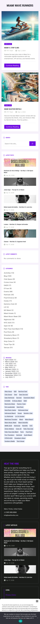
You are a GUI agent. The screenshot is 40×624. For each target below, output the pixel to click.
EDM (25, 401)
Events (6, 292)
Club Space (8, 279)
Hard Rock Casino (10, 410)
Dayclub (19, 397)
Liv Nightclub (9, 416)
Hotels (6, 301)
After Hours (8, 391)
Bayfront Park (22, 391)
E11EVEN (7, 401)
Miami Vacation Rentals (12, 109)
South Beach (28, 435)
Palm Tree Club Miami (12, 329)
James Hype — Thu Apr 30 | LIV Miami (14, 190)
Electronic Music (10, 404)
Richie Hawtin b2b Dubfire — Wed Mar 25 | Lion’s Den (18, 207)
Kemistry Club (9, 304)
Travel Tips (8, 105)
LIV (5, 307)
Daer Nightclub (9, 397)
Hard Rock (20, 407)
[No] (38, 618)
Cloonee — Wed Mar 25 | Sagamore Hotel (15, 241)
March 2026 (9, 362)
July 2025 (9, 364)
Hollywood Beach (10, 413)
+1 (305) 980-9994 (10, 512)
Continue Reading (13, 65)
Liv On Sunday (19, 416)
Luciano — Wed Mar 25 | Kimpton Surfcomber (16, 224)
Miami (21, 419)
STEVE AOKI (8, 438)
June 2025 (9, 365)
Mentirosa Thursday (11, 419)
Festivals (7, 295)
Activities (7, 273)
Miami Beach (29, 419)
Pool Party (8, 332)
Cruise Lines (8, 282)
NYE (31, 425)
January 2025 (10, 371)
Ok (20, 621)
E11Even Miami (17, 401)
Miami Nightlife (23, 422)
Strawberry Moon (10, 335)
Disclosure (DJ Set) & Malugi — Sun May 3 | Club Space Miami (18, 171)
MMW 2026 (8, 425)
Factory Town (21, 404)
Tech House (20, 441)
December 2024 (11, 373)
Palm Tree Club (28, 429)
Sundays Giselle (10, 441)
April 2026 (9, 360)
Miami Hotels (8, 313)
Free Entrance (9, 298)
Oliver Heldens (9, 429)
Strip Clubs (8, 44)
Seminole (19, 435)
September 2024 (11, 375)
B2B (15, 391)
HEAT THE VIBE (11, 463)
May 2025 (9, 367)
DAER (6, 285)
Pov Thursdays (9, 435)
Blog (5, 276)
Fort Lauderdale (10, 407)
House (20, 413)
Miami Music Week (11, 316)
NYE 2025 (7, 323)
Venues (6, 347)
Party (22, 432)
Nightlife (25, 425)
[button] (37, 601)
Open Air (7, 326)
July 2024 (9, 377)
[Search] (32, 143)
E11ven (6, 288)
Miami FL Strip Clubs (11, 48)
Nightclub (7, 320)
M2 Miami (7, 310)
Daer (15, 394)
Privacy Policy (11, 595)
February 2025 (10, 369)
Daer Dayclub (23, 394)
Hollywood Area (23, 410)
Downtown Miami (29, 397)
